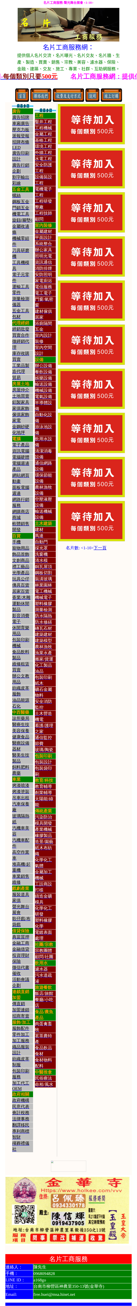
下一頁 (100, 547)
